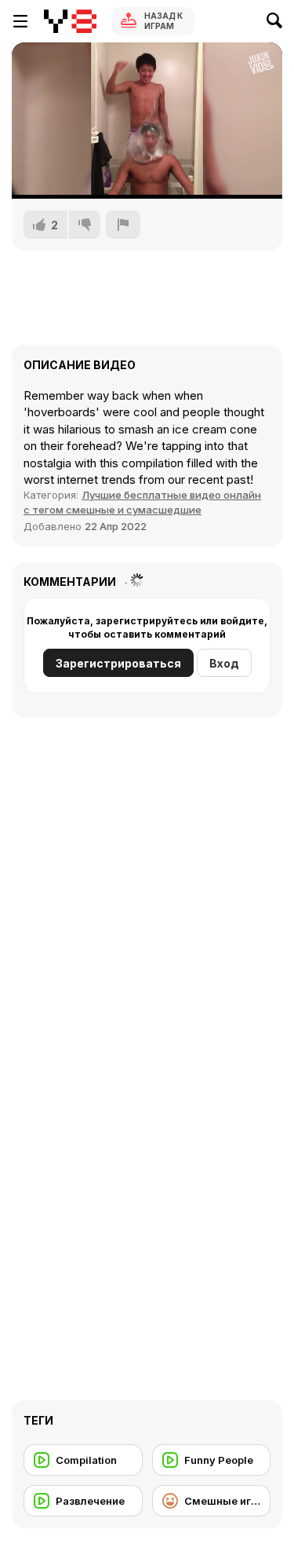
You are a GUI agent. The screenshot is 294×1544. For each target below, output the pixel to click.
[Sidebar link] (20, 21)
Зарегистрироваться (118, 663)
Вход (224, 663)
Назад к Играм (163, 21)
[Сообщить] (123, 224)
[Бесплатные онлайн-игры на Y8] (70, 21)
